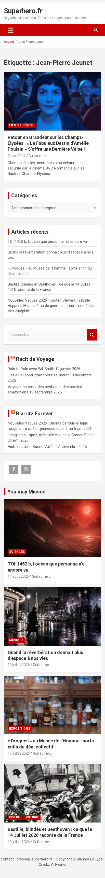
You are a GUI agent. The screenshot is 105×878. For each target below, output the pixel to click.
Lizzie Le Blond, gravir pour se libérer (38, 375)
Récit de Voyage (35, 359)
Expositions (19, 728)
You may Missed (26, 492)
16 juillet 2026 (19, 753)
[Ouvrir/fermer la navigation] (10, 30)
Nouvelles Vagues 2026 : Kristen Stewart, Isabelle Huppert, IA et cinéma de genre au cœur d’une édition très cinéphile (52, 305)
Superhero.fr (23, 11)
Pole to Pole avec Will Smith (31, 368)
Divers (14, 817)
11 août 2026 (18, 576)
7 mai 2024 (16, 156)
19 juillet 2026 (19, 665)
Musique (16, 640)
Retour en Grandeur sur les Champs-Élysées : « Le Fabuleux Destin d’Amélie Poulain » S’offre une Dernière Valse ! (48, 143)
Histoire (31, 817)
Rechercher (92, 335)
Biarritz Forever (34, 413)
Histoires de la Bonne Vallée (31, 446)
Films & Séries (21, 125)
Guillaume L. (38, 156)
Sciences (17, 552)
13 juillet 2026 (19, 842)
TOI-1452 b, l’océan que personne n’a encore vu (47, 241)
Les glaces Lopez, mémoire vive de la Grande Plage (51, 435)
